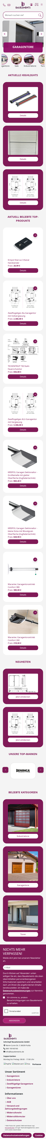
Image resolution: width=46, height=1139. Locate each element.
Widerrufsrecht (14, 1112)
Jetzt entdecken (23, 696)
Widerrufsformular (16, 1116)
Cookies (39, 1135)
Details (23, 115)
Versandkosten (9, 1128)
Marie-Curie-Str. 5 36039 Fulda (18, 1045)
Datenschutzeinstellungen (16, 1135)
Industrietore (23, 836)
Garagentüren (14, 1087)
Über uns (11, 1098)
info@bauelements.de (14, 1052)
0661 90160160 (11, 1048)
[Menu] (41, 4)
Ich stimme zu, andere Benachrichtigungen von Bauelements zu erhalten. (24, 1000)
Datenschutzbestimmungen (17, 990)
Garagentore (23, 885)
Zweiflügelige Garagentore (20, 1083)
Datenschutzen (14, 1120)
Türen (23, 934)
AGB (9, 1102)
